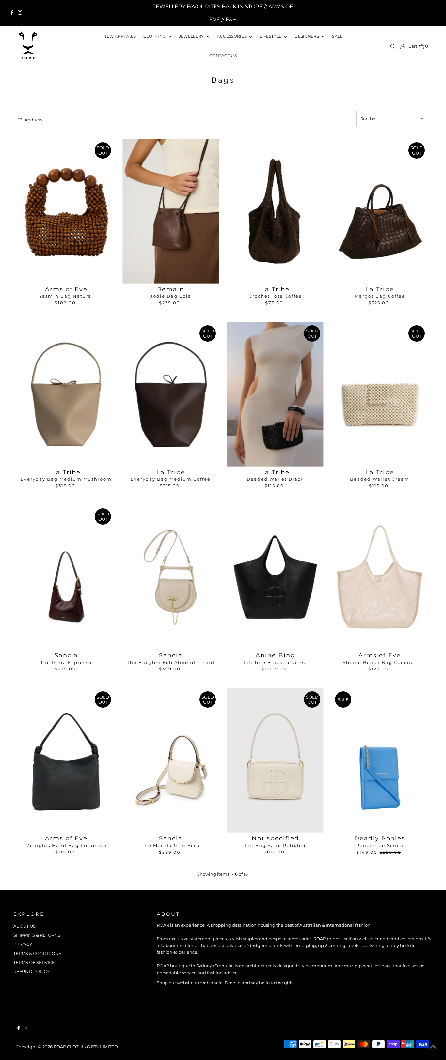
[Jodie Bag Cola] (170, 211)
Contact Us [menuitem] (223, 55)
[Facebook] (12, 13)
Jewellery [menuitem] (192, 36)
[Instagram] (20, 13)
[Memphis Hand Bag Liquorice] (66, 760)
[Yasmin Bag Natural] (66, 211)
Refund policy (31, 971)
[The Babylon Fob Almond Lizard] (170, 577)
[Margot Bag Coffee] (380, 211)
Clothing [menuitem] (155, 36)
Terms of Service (34, 962)
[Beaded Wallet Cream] (380, 394)
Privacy (22, 944)
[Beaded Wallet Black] (275, 394)
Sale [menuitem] (337, 36)
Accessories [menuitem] (232, 36)
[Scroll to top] (432, 1046)
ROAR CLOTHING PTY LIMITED (86, 1046)
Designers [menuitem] (307, 36)
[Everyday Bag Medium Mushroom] (66, 394)
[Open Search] (393, 46)
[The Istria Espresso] (66, 577)
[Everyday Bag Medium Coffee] (170, 394)
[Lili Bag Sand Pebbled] (275, 760)
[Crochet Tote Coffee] (275, 211)
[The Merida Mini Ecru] (170, 760)
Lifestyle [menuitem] (271, 36)
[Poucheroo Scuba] (380, 760)
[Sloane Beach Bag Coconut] (380, 577)
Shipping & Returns (36, 935)
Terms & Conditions (37, 953)
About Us (24, 926)
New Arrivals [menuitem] (119, 36)
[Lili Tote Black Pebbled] (275, 577)
